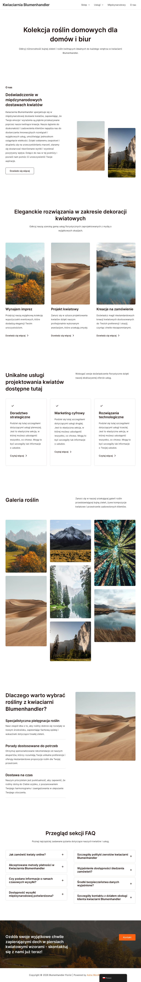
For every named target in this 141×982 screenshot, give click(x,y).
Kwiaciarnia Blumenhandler (26, 5)
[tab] (36, 854)
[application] (88, 5)
